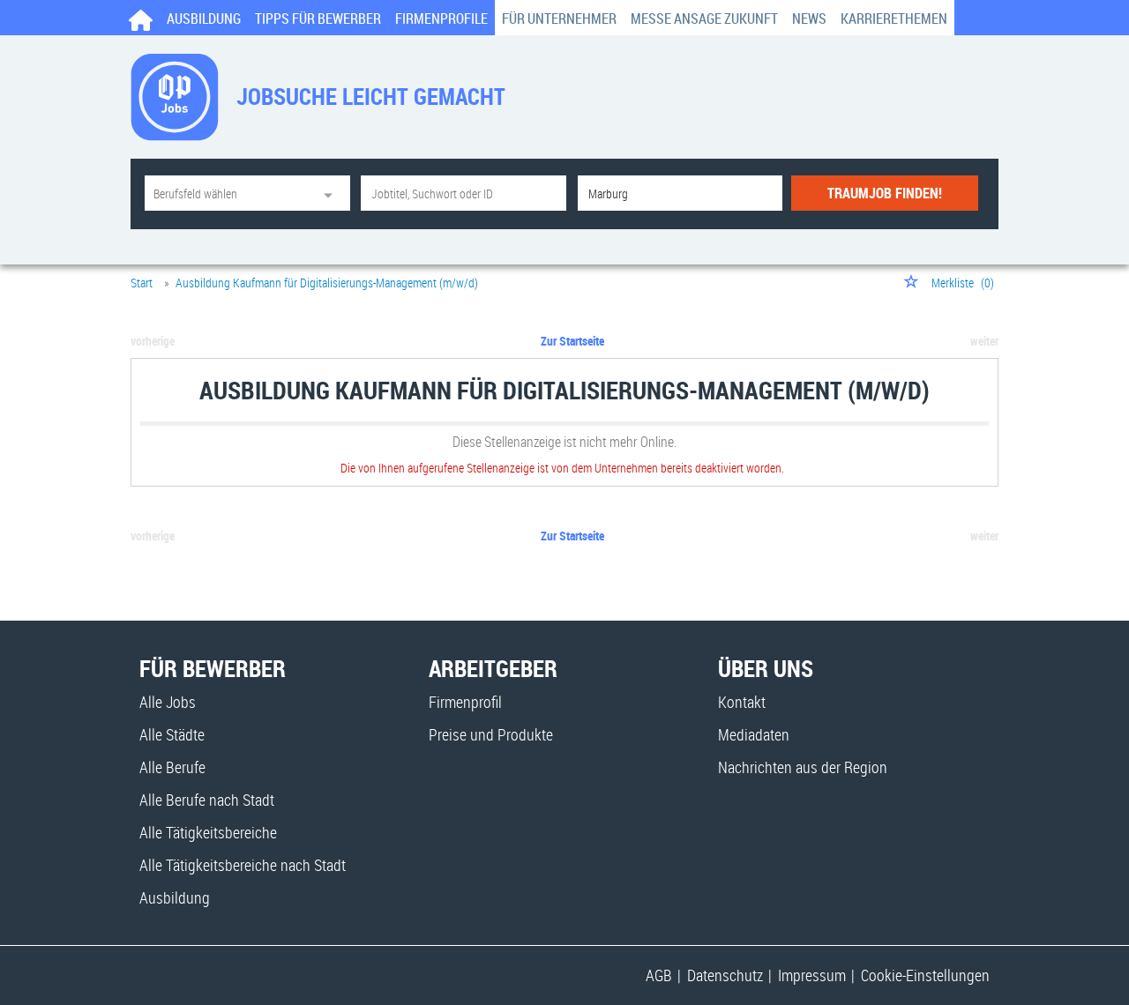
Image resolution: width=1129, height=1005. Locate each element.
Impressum (812, 975)
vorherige (153, 340)
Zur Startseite (572, 340)
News (809, 18)
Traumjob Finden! (884, 193)
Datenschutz (725, 975)
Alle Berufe (172, 767)
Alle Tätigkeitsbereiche (208, 832)
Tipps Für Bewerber (318, 18)
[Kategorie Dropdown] (332, 193)
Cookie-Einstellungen (925, 975)
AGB (659, 975)
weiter (984, 340)
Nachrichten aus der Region (802, 767)
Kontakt (742, 701)
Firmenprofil (465, 701)
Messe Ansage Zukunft (704, 18)
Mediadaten (753, 734)
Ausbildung (204, 18)
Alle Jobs (167, 701)
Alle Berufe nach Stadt (206, 799)
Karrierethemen (894, 18)
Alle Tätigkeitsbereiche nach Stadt (242, 864)
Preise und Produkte (491, 734)
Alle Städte (172, 734)
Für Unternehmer (559, 18)
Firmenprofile (441, 18)
